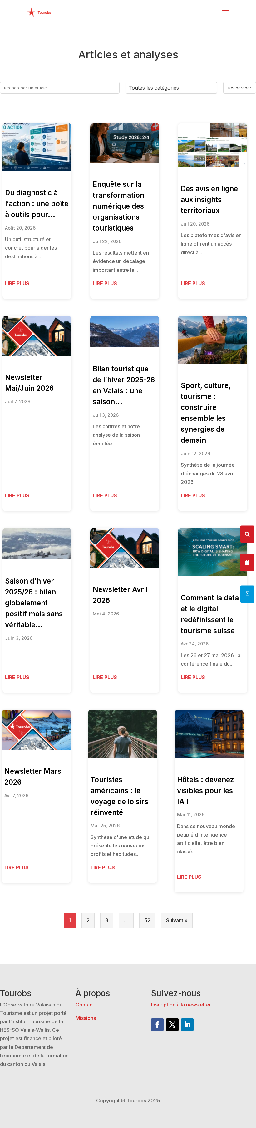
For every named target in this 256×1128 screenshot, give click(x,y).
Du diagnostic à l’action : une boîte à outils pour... (36, 203)
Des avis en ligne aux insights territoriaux (209, 199)
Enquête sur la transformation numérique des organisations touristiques (118, 206)
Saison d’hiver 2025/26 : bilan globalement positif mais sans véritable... (34, 603)
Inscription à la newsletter (181, 1004)
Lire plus (17, 283)
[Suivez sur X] (172, 1024)
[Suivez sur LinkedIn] (187, 1024)
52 (147, 920)
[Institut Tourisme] (247, 594)
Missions (86, 1018)
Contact (85, 1004)
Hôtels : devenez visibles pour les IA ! (205, 790)
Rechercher (239, 87)
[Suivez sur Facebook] (157, 1024)
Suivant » (177, 920)
